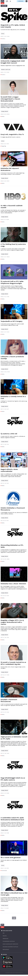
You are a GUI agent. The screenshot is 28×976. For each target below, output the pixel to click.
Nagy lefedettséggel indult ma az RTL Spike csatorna (13, 779)
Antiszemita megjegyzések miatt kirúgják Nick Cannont (13, 62)
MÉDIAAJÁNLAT (6, 949)
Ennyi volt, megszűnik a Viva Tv (12, 134)
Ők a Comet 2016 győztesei (11, 857)
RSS (3, 933)
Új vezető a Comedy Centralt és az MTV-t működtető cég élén (13, 663)
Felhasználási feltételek (9, 941)
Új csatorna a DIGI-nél (9, 434)
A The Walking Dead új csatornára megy (13, 245)
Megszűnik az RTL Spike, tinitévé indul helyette (13, 26)
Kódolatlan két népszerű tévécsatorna (10, 169)
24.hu (2, 33)
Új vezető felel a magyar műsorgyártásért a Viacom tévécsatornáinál (10, 99)
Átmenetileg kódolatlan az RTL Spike (12, 546)
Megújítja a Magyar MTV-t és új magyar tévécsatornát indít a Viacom (12, 622)
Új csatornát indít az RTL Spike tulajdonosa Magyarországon (12, 282)
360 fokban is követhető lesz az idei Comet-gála (14, 894)
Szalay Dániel (4, 111)
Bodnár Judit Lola (5, 69)
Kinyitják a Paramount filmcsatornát (9, 700)
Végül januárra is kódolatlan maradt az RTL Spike (14, 738)
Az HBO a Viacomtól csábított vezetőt (11, 206)
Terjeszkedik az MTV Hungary (11, 321)
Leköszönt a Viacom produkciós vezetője (12, 357)
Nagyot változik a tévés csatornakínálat (9, 470)
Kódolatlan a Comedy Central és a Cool (13, 397)
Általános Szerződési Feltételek (10, 946)
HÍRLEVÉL (5, 935)
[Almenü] (7, 1)
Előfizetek (20, 1)
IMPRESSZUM (5, 938)
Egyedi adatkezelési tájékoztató (10, 944)
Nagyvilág (3, 146)
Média (2, 116)
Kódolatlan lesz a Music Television (13, 584)
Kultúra (3, 38)
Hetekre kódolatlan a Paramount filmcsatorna (13, 509)
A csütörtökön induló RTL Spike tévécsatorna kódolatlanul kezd (12, 819)
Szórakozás (4, 870)
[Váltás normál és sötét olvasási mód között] (10, 1)
